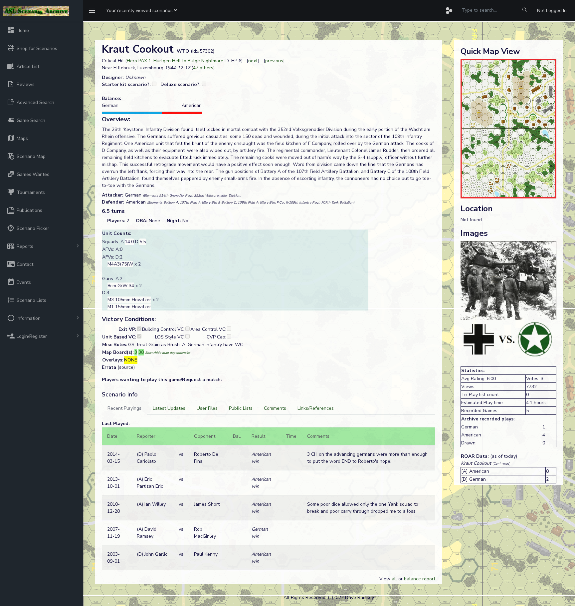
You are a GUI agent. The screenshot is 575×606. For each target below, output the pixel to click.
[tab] (124, 408)
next (253, 61)
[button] (141, 10)
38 (141, 352)
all (394, 579)
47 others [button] (203, 68)
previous (274, 61)
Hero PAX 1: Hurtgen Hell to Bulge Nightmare (175, 61)
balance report (419, 579)
